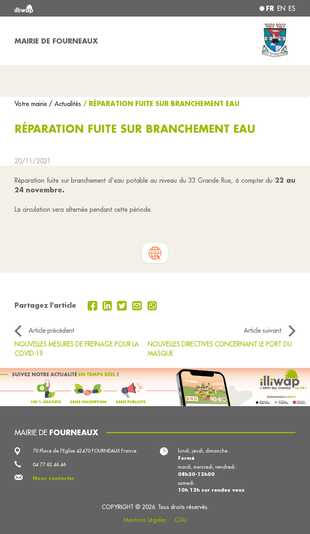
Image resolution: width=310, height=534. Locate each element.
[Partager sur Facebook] (93, 305)
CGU (180, 520)
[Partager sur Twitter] (122, 305)
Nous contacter (53, 478)
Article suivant (262, 330)
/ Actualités (65, 104)
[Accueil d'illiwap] (70, 8)
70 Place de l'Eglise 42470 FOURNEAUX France (84, 451)
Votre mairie (32, 104)
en (281, 8)
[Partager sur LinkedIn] (108, 305)
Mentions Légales (145, 520)
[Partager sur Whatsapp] (152, 305)
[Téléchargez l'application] (155, 387)
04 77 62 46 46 (49, 464)
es (292, 8)
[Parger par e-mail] (138, 305)
